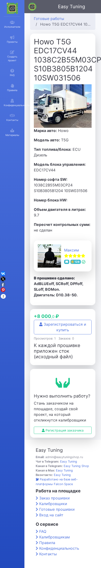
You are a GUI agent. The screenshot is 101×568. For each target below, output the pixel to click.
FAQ (42, 531)
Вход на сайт (51, 515)
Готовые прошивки (57, 509)
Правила (47, 542)
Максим (71, 250)
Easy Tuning (71, 6)
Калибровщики (53, 503)
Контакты (48, 554)
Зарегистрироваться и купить (64, 327)
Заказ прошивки (54, 498)
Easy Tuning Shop (76, 466)
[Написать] (66, 262)
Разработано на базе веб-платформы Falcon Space (57, 482)
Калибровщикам (54, 537)
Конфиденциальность (59, 548)
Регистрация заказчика (64, 430)
